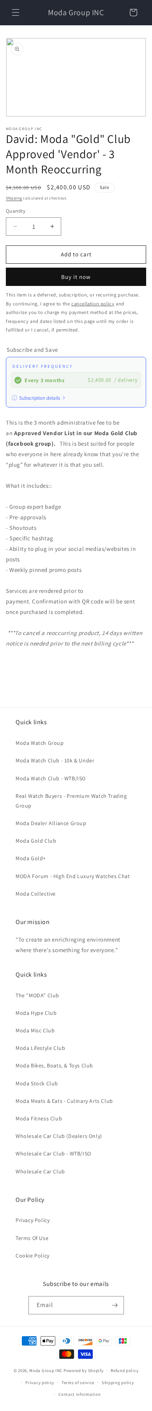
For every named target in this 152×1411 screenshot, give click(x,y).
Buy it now (76, 276)
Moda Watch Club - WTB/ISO (51, 778)
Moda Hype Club (36, 1012)
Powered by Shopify (84, 1370)
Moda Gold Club (36, 840)
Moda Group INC (46, 1370)
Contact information (79, 1394)
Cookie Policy (32, 1255)
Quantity (15, 211)
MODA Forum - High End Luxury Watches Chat (73, 876)
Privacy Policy (32, 1220)
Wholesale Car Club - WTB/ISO (53, 1153)
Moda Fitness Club (39, 1118)
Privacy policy (39, 1382)
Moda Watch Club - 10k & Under (55, 760)
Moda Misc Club (35, 1030)
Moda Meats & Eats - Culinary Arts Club (64, 1100)
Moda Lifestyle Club (40, 1047)
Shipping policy (118, 1382)
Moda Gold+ (31, 858)
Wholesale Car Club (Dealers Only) (59, 1135)
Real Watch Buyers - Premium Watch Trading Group (71, 800)
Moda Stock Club (37, 1083)
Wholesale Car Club (40, 1171)
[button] (15, 12)
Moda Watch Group (40, 742)
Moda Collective (36, 893)
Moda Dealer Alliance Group (51, 823)
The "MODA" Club (37, 995)
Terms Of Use (32, 1238)
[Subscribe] (115, 1305)
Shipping (14, 198)
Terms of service (78, 1382)
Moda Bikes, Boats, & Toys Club (54, 1065)
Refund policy (124, 1370)
